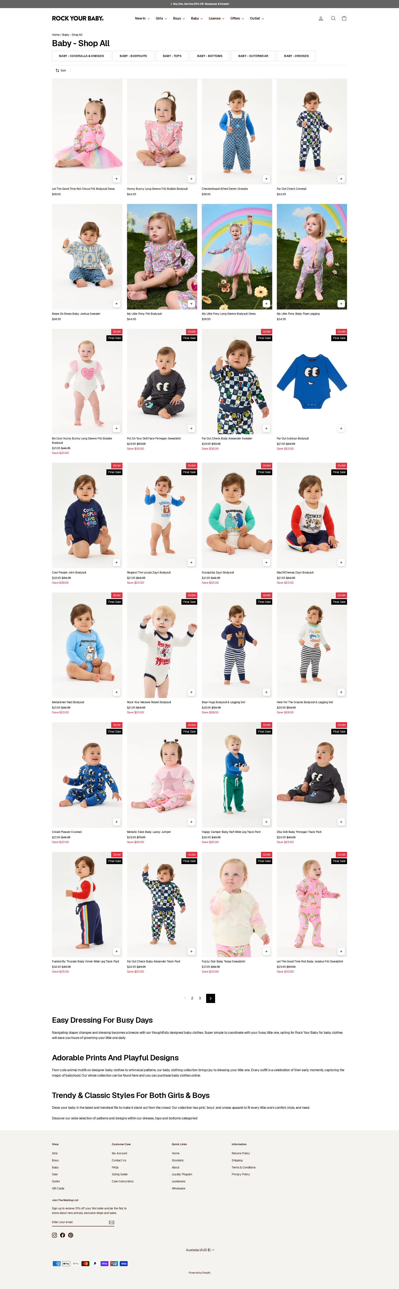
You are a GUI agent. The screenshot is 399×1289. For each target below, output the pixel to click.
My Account (119, 1153)
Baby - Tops (172, 56)
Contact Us (119, 1160)
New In (140, 18)
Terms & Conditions (244, 1167)
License (215, 18)
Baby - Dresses (296, 56)
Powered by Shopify (200, 1272)
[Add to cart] (116, 179)
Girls (160, 18)
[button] (344, 18)
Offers (235, 18)
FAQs (115, 1167)
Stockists (177, 1160)
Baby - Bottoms (210, 56)
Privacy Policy (241, 1174)
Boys (177, 18)
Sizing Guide (119, 1174)
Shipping (237, 1160)
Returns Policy (241, 1153)
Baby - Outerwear (253, 56)
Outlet (255, 18)
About (175, 1167)
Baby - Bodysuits (133, 56)
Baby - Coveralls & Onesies (81, 56)
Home (55, 35)
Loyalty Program (182, 1174)
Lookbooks (178, 1181)
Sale (55, 1174)
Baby (195, 18)
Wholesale (178, 1188)
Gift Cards (58, 1188)
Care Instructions (122, 1181)
